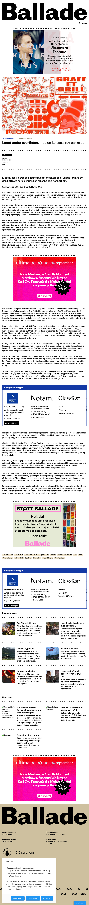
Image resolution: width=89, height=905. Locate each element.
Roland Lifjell (19, 559)
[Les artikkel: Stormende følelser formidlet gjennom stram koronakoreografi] (22, 716)
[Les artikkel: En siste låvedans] (66, 654)
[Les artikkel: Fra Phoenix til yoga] (22, 630)
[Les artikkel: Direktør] (70, 407)
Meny (84, 23)
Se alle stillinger (11, 424)
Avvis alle (47, 898)
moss (80, 556)
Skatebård (36, 559)
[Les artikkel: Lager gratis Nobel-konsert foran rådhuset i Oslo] (66, 680)
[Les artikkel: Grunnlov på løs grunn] (22, 741)
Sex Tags (28, 559)
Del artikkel (7, 155)
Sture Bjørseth (7, 843)
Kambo (53, 556)
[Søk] (80, 23)
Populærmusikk (25, 138)
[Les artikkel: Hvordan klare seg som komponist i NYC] (66, 716)
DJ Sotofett (19, 556)
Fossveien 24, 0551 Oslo (55, 836)
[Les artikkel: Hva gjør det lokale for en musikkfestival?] (66, 630)
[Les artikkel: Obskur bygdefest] (22, 654)
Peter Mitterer (7, 559)
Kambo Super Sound (65, 556)
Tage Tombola (59, 559)
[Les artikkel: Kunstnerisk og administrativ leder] (43, 407)
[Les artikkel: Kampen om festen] (22, 680)
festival (36, 556)
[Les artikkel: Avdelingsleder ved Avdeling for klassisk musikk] (16, 407)
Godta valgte (33, 898)
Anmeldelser (9, 138)
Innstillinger (79, 903)
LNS (75, 556)
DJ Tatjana (28, 556)
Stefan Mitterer (47, 559)
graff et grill (45, 556)
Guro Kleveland (8, 836)
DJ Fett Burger (8, 556)
